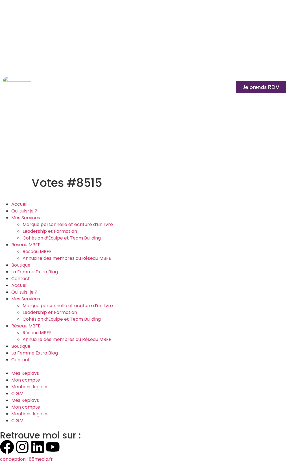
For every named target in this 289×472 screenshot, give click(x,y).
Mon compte (25, 380)
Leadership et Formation (50, 231)
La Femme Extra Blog (34, 272)
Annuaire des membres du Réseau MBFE (67, 258)
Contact (20, 278)
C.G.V (17, 393)
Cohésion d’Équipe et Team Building (62, 238)
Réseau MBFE (25, 244)
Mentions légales (30, 387)
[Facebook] (7, 447)
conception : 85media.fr (26, 459)
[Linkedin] (37, 447)
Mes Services (25, 217)
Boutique (20, 265)
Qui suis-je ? (24, 211)
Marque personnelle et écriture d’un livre (68, 224)
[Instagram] (22, 447)
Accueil (19, 204)
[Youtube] (53, 447)
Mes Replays (25, 373)
